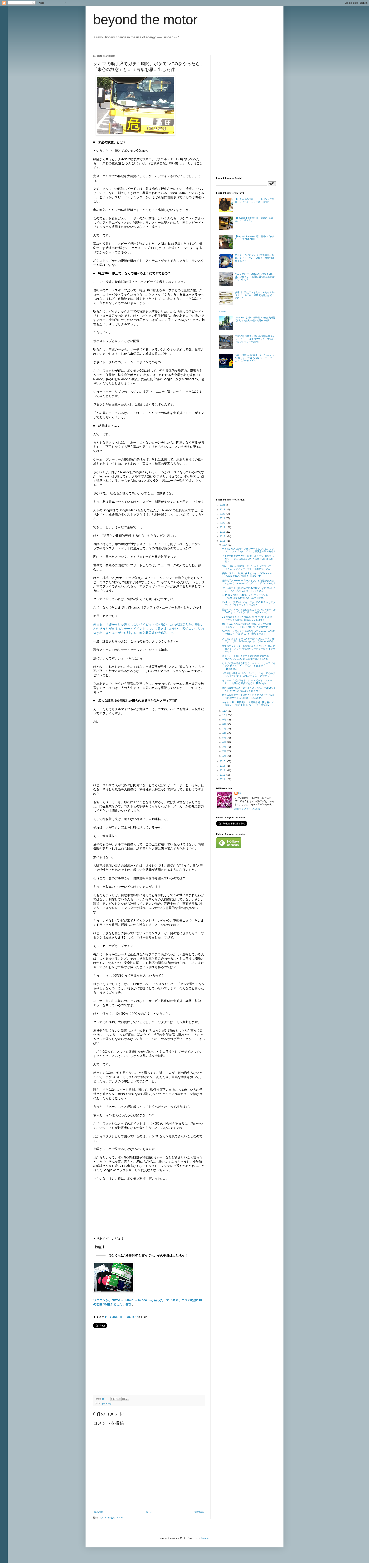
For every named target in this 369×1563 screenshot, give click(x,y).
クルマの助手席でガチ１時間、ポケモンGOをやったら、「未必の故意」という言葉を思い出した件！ (248, 559)
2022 (223, 514)
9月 (224, 719)
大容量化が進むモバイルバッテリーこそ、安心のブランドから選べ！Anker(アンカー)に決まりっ (248, 674)
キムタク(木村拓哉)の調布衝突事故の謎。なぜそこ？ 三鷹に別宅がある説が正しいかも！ (255, 276)
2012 (223, 775)
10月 (225, 715)
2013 (223, 770)
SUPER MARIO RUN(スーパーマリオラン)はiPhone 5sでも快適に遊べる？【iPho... (245, 596)
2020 (223, 523)
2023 (223, 509)
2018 (223, 531)
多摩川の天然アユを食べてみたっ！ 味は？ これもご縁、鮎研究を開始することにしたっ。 (255, 295)
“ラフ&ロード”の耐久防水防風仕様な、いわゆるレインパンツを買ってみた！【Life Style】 (249, 589)
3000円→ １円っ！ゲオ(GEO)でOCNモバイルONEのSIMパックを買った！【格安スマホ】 (248, 632)
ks (239, 793)
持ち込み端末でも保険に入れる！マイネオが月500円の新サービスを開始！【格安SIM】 (248, 696)
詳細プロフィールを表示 (247, 809)
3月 (224, 746)
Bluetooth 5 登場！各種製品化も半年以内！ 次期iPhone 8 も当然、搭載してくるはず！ (247, 618)
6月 (224, 733)
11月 (225, 710)
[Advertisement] (125, 751)
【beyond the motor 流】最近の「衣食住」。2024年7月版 (254, 238)
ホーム (148, 1512)
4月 (224, 742)
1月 (224, 755)
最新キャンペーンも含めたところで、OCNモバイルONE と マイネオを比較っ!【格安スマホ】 (249, 611)
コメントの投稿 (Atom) (111, 1517)
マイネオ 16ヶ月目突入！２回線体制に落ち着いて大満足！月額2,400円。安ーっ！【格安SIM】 (248, 703)
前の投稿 (199, 1512)
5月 (224, 737)
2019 (223, 527)
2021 (223, 518)
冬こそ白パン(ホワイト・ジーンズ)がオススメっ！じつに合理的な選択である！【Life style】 (248, 681)
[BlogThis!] (116, 1399)
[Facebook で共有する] (123, 1399)
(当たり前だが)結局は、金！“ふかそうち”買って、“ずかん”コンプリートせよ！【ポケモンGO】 (254, 358)
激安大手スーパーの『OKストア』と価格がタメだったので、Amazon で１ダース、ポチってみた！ (249, 582)
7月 (224, 728)
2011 (223, 779)
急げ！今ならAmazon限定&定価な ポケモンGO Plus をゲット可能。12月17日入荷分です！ (246, 625)
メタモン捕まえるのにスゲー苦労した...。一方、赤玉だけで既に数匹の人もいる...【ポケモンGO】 (248, 640)
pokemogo (107, 1403)
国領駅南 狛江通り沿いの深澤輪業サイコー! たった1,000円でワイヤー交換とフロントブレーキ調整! (255, 339)
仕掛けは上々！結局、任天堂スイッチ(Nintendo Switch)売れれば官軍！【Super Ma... (247, 574)
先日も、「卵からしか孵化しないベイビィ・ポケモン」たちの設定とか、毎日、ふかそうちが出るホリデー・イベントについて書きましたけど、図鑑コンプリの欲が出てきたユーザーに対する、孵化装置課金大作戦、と (148, 629)
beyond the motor (145, 19)
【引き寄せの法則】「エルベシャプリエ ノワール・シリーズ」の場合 (254, 200)
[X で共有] (120, 1399)
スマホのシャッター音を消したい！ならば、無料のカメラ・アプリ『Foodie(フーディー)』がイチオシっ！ (248, 649)
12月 (225, 545)
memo (222, 311)
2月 (224, 751)
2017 (223, 536)
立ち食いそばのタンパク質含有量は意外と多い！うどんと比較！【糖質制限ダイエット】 (254, 258)
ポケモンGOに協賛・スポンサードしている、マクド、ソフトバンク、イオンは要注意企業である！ (249, 550)
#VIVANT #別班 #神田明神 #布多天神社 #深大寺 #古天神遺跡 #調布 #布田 (255, 319)
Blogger (205, 1538)
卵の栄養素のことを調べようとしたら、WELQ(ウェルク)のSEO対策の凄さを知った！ (249, 689)
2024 (223, 505)
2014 (223, 765)
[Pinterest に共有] (127, 1399)
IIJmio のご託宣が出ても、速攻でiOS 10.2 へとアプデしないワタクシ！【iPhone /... (248, 603)
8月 (224, 724)
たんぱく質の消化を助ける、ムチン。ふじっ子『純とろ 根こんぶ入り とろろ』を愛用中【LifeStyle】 (248, 666)
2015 (223, 761)
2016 (223, 541)
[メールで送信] (112, 1399)
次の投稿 (98, 1512)
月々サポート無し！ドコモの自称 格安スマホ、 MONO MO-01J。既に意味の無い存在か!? (246, 657)
